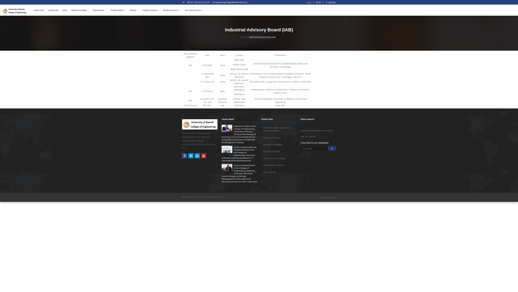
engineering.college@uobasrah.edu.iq (231, 2)
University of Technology (274, 158)
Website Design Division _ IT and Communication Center (202, 197)
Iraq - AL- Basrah (308, 136)
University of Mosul (271, 151)
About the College (79, 10)
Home (243, 37)
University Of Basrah (327, 198)
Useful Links (39, 10)
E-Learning (330, 2)
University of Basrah (272, 137)
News (318, 2)
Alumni (133, 10)
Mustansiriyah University (273, 165)
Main (65, 10)
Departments (99, 10)
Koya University (270, 172)
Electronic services (193, 10)
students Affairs (117, 10)
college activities (149, 10)
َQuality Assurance (171, 10)
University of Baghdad (272, 144)
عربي (309, 2)
